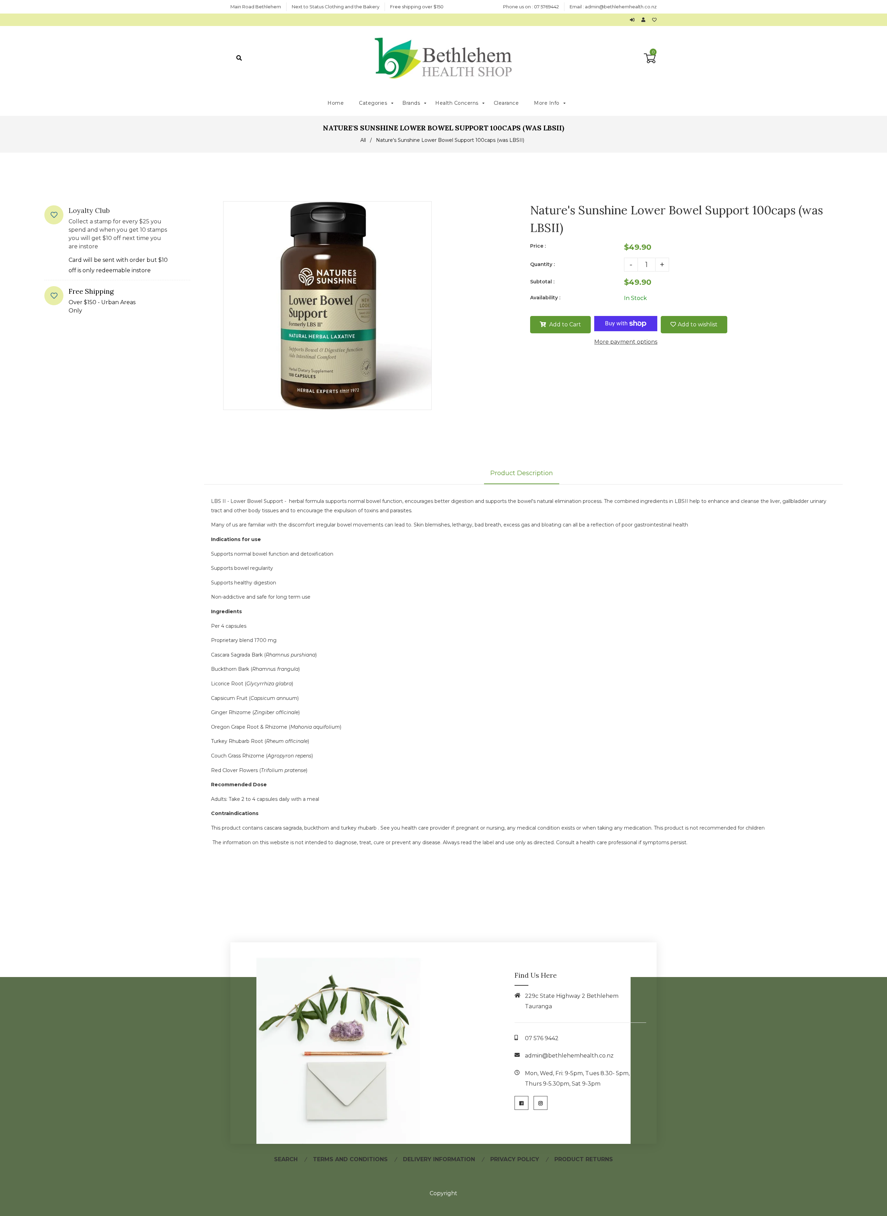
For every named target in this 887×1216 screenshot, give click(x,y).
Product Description (521, 473)
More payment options (625, 342)
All (363, 140)
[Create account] (645, 20)
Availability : (545, 297)
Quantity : (542, 264)
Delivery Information (439, 1159)
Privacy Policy (514, 1159)
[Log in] (634, 20)
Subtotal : (542, 282)
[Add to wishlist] (654, 20)
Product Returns (583, 1159)
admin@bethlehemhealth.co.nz (621, 6)
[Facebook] (521, 1103)
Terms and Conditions (350, 1159)
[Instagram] (540, 1103)
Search (286, 1159)
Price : (538, 246)
